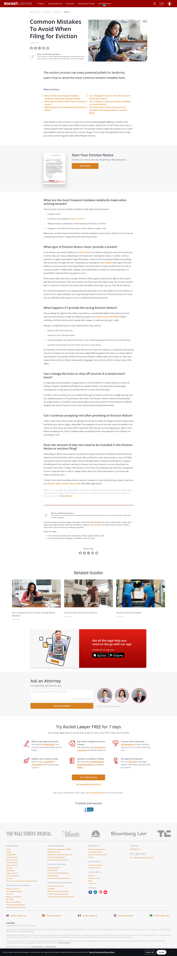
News (90, 881)
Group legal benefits (95, 852)
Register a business (13, 889)
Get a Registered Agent (14, 891)
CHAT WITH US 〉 (136, 849)
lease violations (78, 219)
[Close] (173, 952)
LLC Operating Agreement (56, 857)
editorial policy (96, 525)
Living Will (50, 889)
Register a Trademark (13, 897)
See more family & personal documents (60, 897)
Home (8, 849)
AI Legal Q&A (10, 855)
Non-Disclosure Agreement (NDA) (59, 849)
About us (91, 875)
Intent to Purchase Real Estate (58, 873)
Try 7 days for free (88, 777)
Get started (85, 166)
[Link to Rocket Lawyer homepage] (18, 4)
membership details (97, 793)
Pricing (8, 852)
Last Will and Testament (55, 886)
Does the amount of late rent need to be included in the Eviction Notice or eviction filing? (108, 110)
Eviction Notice (84, 252)
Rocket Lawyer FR (90, 915)
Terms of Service (64, 943)
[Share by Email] (48, 48)
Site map (9, 878)
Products (41, 3)
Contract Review (104, 3)
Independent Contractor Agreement (60, 855)
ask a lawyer (106, 262)
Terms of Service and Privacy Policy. (102, 952)
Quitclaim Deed (52, 876)
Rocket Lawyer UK (18, 915)
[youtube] (106, 893)
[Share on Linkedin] (39, 48)
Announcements (94, 878)
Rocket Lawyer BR (161, 915)
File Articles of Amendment (15, 905)
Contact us (92, 883)
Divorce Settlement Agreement (58, 891)
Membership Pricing (86, 3)
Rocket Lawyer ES (54, 915)
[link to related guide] (36, 593)
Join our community (95, 865)
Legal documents (12, 857)
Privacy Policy (51, 947)
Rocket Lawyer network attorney (63, 483)
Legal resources (11, 873)
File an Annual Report (13, 902)
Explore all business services (16, 907)
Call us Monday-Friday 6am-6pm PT (142, 858)
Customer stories (94, 868)
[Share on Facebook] (31, 48)
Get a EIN (9, 894)
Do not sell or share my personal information (21, 881)
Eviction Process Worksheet (107, 316)
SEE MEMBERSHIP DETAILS (88, 784)
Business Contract (53, 852)
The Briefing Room (12, 876)
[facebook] (90, 893)
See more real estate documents (58, 878)
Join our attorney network (97, 855)
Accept (161, 952)
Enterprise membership (96, 849)
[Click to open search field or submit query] (154, 3)
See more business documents (58, 860)
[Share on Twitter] (35, 48)
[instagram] (101, 893)
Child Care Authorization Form (57, 894)
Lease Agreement (53, 868)
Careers (91, 857)
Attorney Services (55, 3)
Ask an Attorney (66, 496)
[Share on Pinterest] (44, 48)
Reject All (150, 952)
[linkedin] (96, 893)
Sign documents (11, 860)
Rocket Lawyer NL (125, 915)
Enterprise (70, 3)
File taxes (9, 868)
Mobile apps (10, 870)
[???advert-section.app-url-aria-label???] (100, 655)
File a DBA (9, 899)
